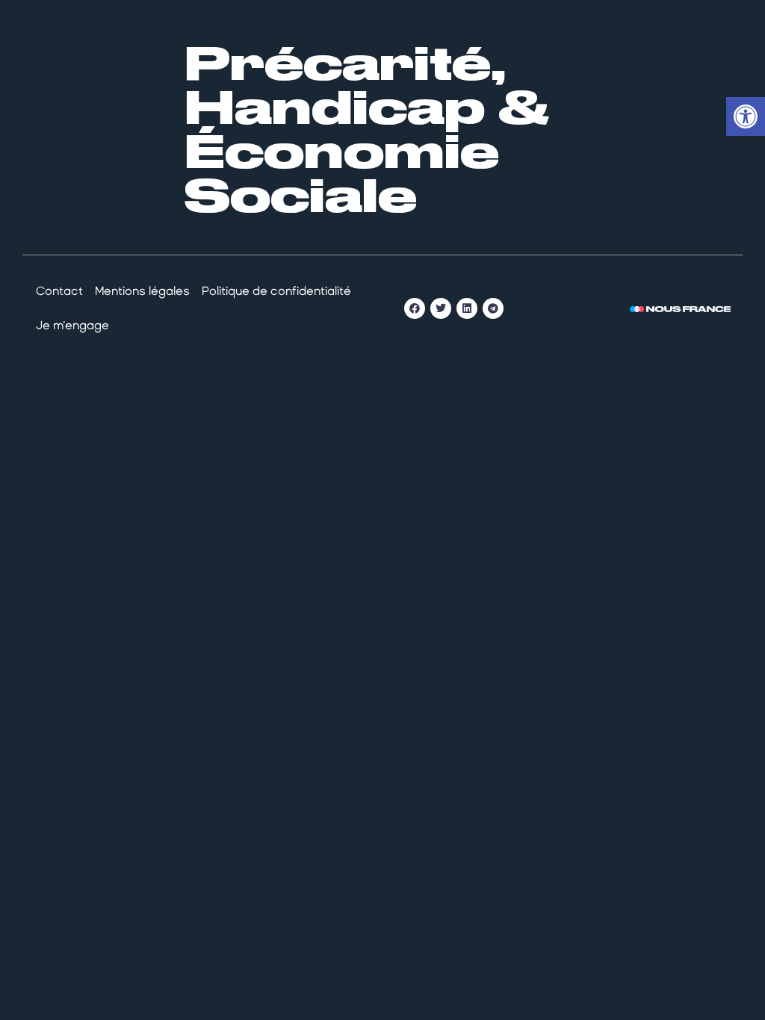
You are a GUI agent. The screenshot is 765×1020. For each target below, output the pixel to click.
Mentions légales (142, 290)
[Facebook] (414, 308)
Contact (59, 290)
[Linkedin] (466, 308)
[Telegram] (493, 308)
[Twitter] (440, 308)
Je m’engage (72, 325)
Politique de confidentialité (276, 290)
